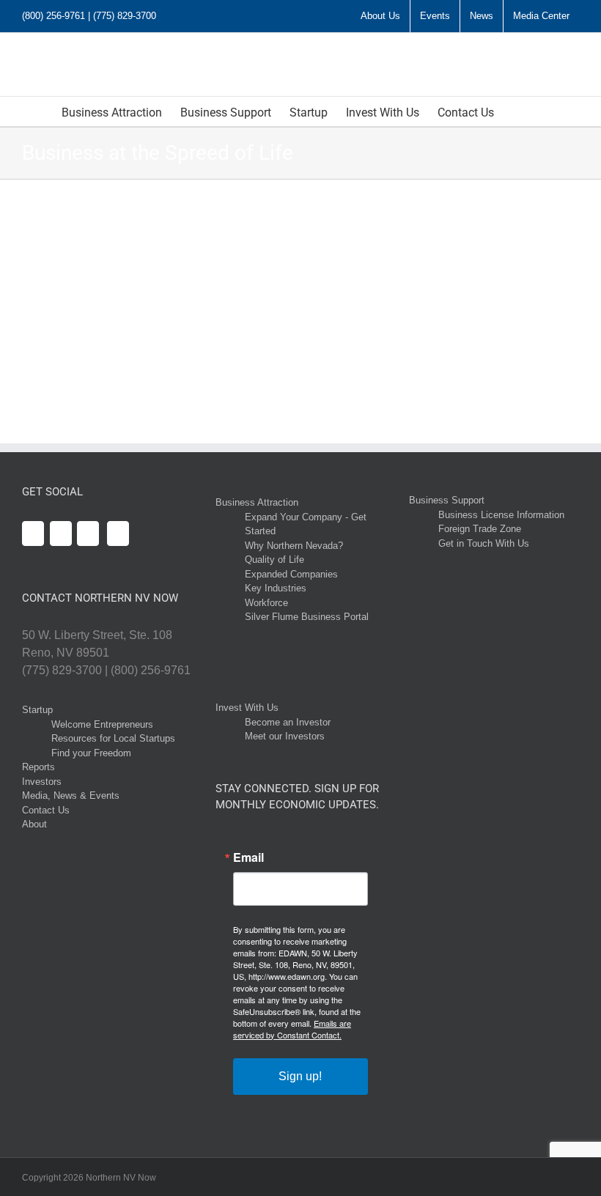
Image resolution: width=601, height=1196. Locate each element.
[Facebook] (33, 533)
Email (248, 857)
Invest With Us (247, 707)
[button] (516, 111)
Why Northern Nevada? (294, 545)
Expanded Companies (291, 574)
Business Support (446, 500)
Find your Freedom (91, 753)
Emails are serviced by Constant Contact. (292, 1029)
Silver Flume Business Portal (307, 616)
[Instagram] (118, 533)
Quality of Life (274, 559)
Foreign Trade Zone (479, 528)
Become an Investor (288, 722)
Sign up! (300, 1076)
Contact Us (46, 810)
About (34, 824)
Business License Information (501, 514)
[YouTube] (61, 533)
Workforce (266, 602)
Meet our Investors (285, 736)
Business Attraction (256, 502)
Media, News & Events (70, 795)
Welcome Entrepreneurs (102, 724)
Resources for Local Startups (113, 738)
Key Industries (275, 588)
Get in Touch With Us (483, 543)
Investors (42, 781)
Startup (37, 709)
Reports (38, 766)
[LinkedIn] (88, 533)
